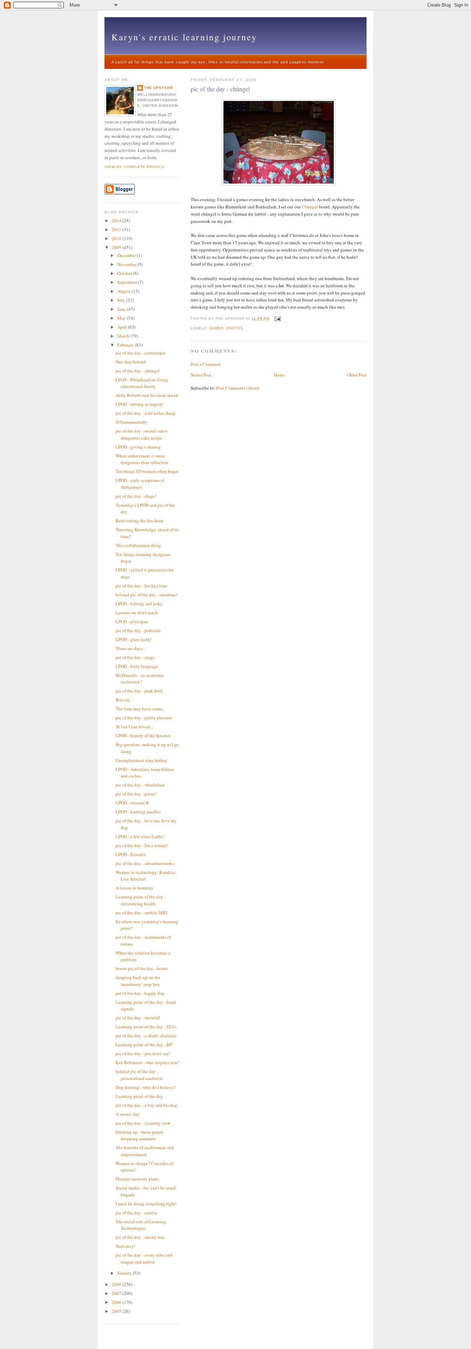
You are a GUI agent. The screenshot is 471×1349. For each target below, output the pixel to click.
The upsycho (158, 88)
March (123, 336)
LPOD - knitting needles (138, 812)
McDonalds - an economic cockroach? (140, 678)
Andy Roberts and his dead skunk (147, 395)
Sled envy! (126, 1246)
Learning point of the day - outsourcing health (141, 900)
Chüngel (310, 207)
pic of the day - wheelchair (140, 785)
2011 (117, 229)
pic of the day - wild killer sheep (146, 413)
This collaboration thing (138, 545)
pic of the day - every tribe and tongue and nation (144, 1258)
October (125, 273)
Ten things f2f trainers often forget (147, 471)
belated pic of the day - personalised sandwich (139, 1074)
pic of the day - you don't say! (143, 1053)
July (121, 300)
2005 (117, 1311)
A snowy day (128, 1114)
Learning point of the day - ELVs (146, 1026)
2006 (117, 1302)
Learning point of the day (139, 1096)
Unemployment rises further (141, 760)
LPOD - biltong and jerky (139, 603)
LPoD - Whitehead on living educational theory (142, 383)
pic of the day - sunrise (137, 1212)
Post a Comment (206, 364)
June (122, 309)
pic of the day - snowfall (138, 1018)
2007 (117, 1293)
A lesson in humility (134, 888)
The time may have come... (140, 709)
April (122, 327)
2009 (117, 247)
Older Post (357, 375)
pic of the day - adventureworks (145, 863)
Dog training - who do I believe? (146, 1087)
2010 (117, 238)
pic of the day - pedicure (138, 630)
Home (279, 375)
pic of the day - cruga (135, 657)
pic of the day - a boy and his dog (146, 1105)
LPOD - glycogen (132, 621)
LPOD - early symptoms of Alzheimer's (140, 483)
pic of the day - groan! (136, 794)
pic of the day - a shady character (146, 1035)
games (216, 328)
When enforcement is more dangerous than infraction (142, 459)
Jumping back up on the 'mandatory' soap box (138, 980)
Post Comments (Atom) (237, 388)
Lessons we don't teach (137, 612)
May (122, 318)
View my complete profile (134, 167)
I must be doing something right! (146, 1204)
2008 (117, 1284)
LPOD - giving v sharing (138, 447)
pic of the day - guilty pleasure (144, 717)
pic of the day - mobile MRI (141, 912)
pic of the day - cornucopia (141, 353)
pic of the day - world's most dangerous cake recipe (142, 434)
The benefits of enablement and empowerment (145, 1150)
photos (235, 328)
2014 (117, 220)
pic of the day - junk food (139, 691)
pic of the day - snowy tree (140, 1237)
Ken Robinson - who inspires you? (147, 1062)
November (127, 264)
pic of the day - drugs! (136, 496)
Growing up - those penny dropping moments (140, 1135)
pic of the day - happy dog (140, 993)
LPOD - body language (137, 666)
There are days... (131, 648)
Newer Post (201, 375)
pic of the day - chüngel (220, 89)
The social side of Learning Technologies (141, 1225)
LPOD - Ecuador (131, 854)
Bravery (123, 700)
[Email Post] (276, 318)
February (126, 345)
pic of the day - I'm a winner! (142, 845)
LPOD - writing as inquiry (139, 404)
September (127, 282)
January (125, 1273)
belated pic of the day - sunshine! (146, 594)
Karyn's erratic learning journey (184, 37)
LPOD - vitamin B (132, 803)
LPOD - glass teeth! (133, 639)
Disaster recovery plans (137, 1179)
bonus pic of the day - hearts (142, 968)
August (124, 291)
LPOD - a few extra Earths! (140, 836)
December (127, 255)
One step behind (131, 362)
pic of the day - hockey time (142, 586)
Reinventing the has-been (139, 520)
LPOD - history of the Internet (143, 735)
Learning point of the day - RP (144, 1044)
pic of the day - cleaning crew (143, 1123)
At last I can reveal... (134, 726)
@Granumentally (132, 422)
